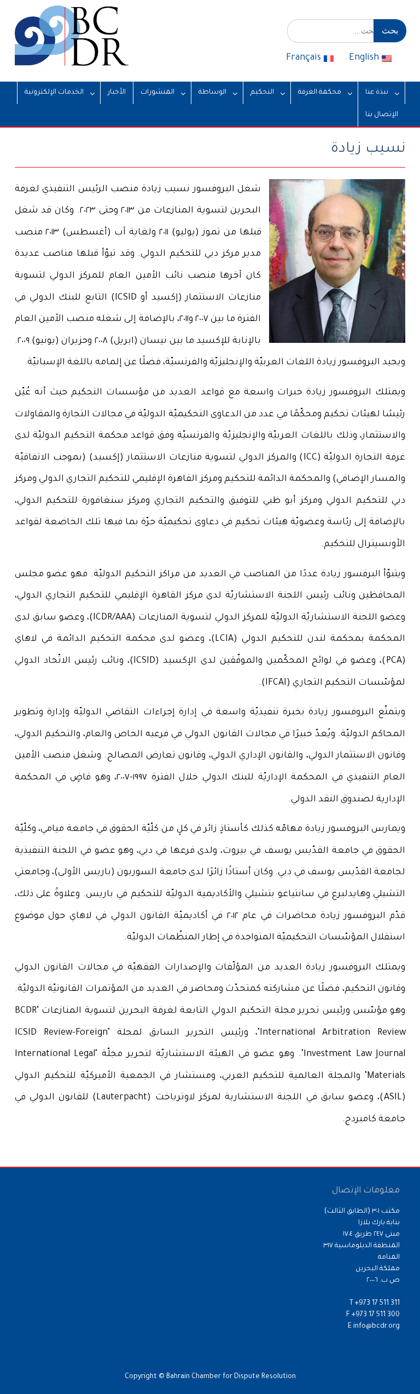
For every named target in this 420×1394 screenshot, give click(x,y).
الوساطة (212, 92)
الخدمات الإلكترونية (54, 92)
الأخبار (117, 92)
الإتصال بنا (381, 115)
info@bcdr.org (376, 1326)
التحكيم (262, 92)
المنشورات (157, 92)
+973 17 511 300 (376, 1315)
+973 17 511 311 (377, 1303)
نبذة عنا (376, 92)
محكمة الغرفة (319, 92)
